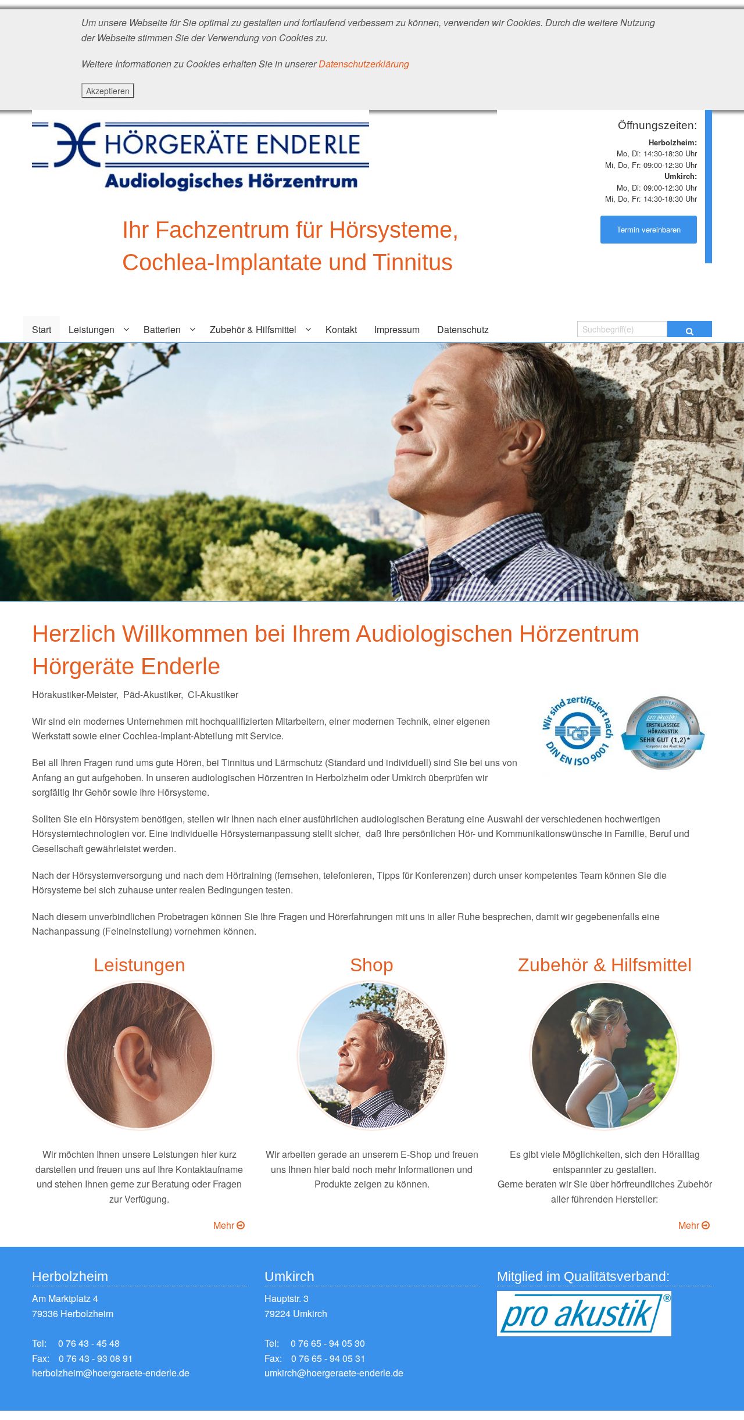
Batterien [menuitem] (162, 329)
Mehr (225, 1225)
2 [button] (382, 610)
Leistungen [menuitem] (92, 329)
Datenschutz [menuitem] (463, 329)
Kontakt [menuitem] (341, 329)
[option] (372, 472)
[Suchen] (689, 329)
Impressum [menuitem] (397, 329)
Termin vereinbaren (649, 229)
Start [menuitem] (41, 329)
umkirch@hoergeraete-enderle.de (333, 1372)
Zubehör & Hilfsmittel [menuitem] (253, 329)
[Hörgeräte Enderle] (200, 152)
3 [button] (400, 610)
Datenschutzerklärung (364, 63)
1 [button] (365, 610)
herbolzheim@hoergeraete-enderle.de (110, 1372)
